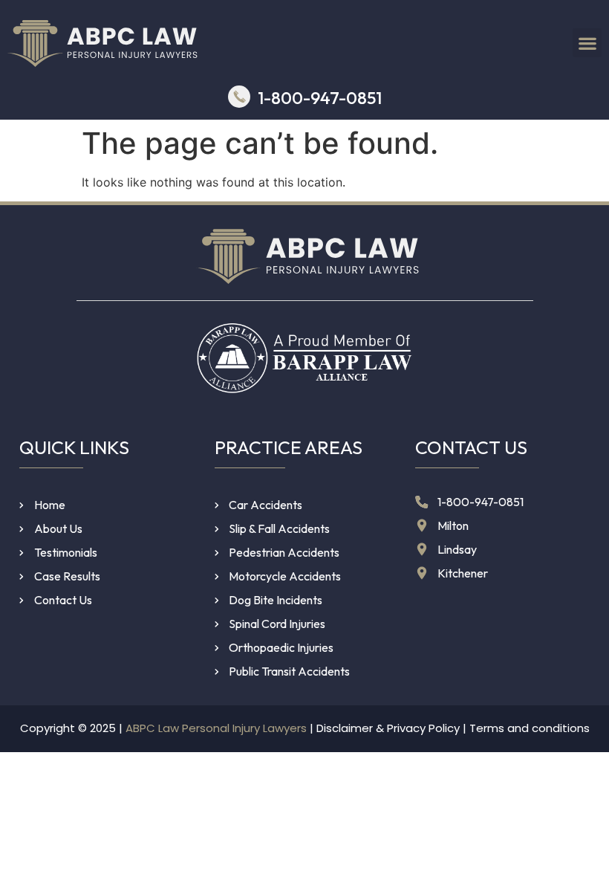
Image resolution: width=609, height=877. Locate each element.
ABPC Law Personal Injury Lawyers (216, 728)
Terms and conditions (529, 728)
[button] (587, 42)
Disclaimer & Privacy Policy (388, 728)
